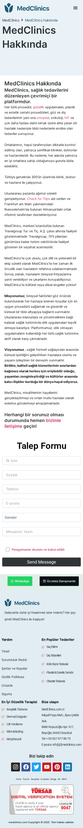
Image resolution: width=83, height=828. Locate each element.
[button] (75, 7)
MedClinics (10, 20)
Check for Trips (38, 199)
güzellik (38, 107)
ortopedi (43, 118)
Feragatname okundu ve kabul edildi (38, 549)
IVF (66, 118)
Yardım (7, 640)
